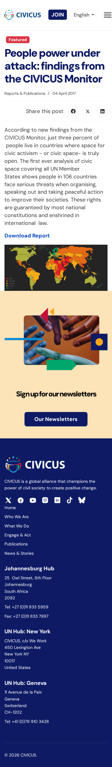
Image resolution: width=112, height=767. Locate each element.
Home (10, 507)
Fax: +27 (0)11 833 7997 (26, 616)
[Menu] (107, 15)
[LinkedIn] (102, 111)
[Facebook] (73, 111)
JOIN (57, 14)
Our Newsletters (56, 419)
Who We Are (16, 516)
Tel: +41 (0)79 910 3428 (26, 721)
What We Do (16, 526)
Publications (16, 544)
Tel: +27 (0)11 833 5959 (27, 607)
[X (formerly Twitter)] (88, 111)
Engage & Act (17, 535)
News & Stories (19, 553)
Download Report (27, 235)
